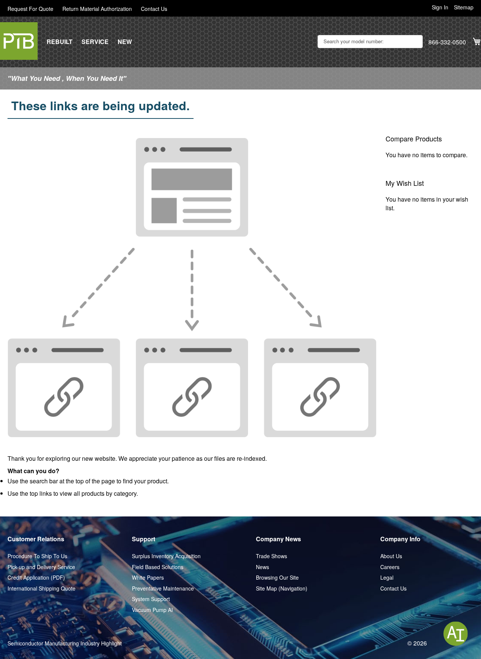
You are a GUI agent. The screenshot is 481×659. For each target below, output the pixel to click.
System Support (151, 599)
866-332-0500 (447, 42)
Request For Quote (30, 8)
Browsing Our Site (277, 577)
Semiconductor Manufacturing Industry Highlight (65, 643)
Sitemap (463, 7)
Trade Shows (271, 556)
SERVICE (95, 42)
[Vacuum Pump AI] (455, 633)
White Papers (148, 577)
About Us (391, 556)
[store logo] (19, 41)
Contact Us (154, 8)
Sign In (440, 7)
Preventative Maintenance (163, 588)
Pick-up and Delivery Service (41, 567)
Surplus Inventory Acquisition (166, 556)
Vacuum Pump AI (152, 609)
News (262, 567)
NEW (125, 42)
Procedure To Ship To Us (37, 556)
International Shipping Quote (42, 588)
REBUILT (60, 42)
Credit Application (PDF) (36, 577)
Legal (386, 577)
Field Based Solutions (157, 567)
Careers (389, 567)
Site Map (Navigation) (281, 588)
